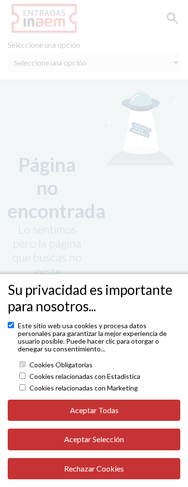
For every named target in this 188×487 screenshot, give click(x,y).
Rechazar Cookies (94, 468)
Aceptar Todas (94, 410)
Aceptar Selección (94, 439)
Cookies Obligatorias (61, 365)
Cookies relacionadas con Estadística (84, 376)
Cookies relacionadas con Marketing (83, 388)
